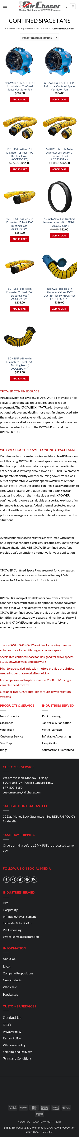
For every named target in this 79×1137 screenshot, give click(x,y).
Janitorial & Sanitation (56, 722)
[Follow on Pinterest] (27, 879)
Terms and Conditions (17, 1058)
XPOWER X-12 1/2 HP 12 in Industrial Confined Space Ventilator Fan (20, 86)
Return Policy (12, 1038)
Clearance (6, 722)
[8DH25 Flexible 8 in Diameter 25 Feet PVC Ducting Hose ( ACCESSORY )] (20, 267)
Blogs (3, 749)
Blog (6, 966)
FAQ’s (7, 1024)
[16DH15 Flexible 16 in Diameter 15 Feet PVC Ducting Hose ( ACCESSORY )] (20, 127)
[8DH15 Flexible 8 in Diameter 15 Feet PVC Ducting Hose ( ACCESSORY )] (20, 337)
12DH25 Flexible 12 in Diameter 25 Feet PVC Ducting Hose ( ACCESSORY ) (19, 224)
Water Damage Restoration (21, 936)
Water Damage (52, 729)
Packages (10, 994)
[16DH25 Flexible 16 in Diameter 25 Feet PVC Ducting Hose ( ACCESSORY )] (59, 127)
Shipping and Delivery (17, 1051)
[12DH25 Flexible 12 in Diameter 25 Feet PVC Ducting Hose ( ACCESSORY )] (20, 197)
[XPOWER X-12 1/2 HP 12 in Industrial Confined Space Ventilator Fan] (20, 61)
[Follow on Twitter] (20, 879)
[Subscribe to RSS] (34, 879)
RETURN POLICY (63, 816)
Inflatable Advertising (56, 736)
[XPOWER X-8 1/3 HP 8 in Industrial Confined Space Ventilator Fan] (59, 61)
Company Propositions (18, 973)
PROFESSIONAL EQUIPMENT (19, 28)
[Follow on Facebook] (6, 879)
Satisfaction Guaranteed (58, 749)
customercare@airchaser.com (22, 792)
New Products (9, 716)
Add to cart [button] (20, 99)
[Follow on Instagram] (13, 879)
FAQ (58, 1121)
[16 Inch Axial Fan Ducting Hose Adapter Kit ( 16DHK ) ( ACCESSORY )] (59, 197)
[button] (5, 6)
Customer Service (11, 736)
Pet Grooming (51, 716)
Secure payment (43, 1121)
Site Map (6, 743)
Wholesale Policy (14, 1045)
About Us (9, 958)
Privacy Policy (12, 1031)
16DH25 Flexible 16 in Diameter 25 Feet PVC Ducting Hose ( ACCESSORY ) (59, 154)
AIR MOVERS (42, 28)
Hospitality (49, 743)
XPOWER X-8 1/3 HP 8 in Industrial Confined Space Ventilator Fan (59, 86)
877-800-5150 (12, 787)
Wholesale (7, 729)
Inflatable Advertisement (19, 916)
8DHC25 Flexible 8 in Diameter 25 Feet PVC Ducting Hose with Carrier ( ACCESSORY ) (59, 293)
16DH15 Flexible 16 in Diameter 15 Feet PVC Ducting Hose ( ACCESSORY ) (19, 154)
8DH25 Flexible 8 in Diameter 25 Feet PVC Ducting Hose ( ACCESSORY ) (19, 293)
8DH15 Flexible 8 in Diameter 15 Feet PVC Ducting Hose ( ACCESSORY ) (19, 363)
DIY (5, 903)
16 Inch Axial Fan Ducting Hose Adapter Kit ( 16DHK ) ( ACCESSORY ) (59, 222)
